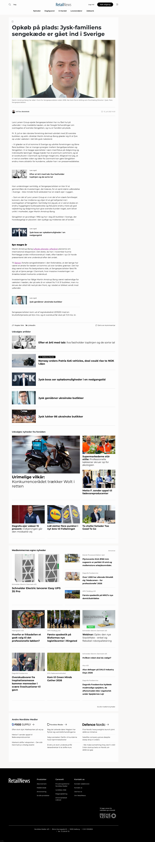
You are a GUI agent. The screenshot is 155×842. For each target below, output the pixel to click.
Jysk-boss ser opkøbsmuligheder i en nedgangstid (47, 233)
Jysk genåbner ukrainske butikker (46, 302)
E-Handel (63, 11)
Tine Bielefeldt (23, 112)
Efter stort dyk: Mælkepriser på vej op (27, 730)
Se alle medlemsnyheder (106, 707)
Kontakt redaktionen (81, 784)
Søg (14, 4)
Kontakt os (78, 788)
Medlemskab (41, 788)
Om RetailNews (80, 795)
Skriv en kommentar (106, 325)
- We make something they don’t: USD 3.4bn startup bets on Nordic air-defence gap (98, 747)
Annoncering (41, 792)
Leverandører (77, 11)
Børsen (18, 263)
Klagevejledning (61, 794)
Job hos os (78, 792)
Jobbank (90, 11)
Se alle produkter (43, 795)
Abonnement (41, 784)
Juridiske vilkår (60, 790)
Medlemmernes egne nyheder (29, 550)
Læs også (33, 170)
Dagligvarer (49, 11)
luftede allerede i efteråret (45, 249)
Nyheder (37, 11)
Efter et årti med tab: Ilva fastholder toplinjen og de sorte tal (47, 175)
